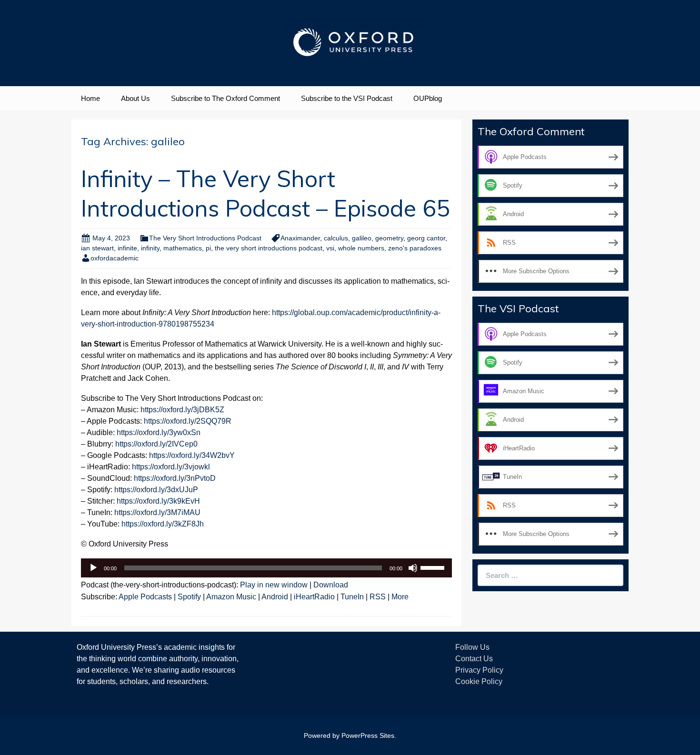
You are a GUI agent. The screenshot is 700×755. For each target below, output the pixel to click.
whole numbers (361, 248)
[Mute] (413, 568)
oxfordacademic (114, 258)
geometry (389, 238)
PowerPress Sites (367, 735)
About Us (135, 98)
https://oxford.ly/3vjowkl (171, 467)
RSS (378, 597)
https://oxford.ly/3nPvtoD (175, 478)
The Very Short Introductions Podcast (205, 238)
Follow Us (472, 647)
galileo (361, 238)
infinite (127, 248)
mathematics (182, 248)
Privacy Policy (479, 670)
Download (330, 585)
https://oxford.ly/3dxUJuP (156, 490)
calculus (336, 238)
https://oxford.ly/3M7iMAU (157, 512)
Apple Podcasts (145, 597)
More (400, 597)
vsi (330, 248)
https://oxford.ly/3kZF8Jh (162, 524)
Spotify (189, 597)
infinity (150, 248)
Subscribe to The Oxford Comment (225, 98)
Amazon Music (231, 597)
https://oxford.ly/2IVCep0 (156, 444)
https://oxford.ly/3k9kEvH (158, 501)
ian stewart (97, 248)
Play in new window (274, 585)
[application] (266, 567)
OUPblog (427, 98)
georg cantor (426, 238)
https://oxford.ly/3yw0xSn (158, 432)
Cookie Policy (478, 681)
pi (208, 248)
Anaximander (300, 238)
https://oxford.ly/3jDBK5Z (182, 410)
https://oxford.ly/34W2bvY (192, 455)
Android (274, 597)
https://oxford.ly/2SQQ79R (187, 421)
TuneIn (352, 597)
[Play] (93, 568)
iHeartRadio (314, 597)
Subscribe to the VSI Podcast (346, 98)
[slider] (433, 567)
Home (90, 98)
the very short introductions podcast (268, 248)
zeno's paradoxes (414, 248)
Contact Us (474, 659)
